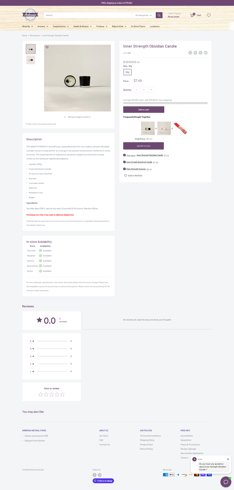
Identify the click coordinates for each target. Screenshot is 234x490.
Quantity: (127, 89)
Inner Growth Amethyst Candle (139, 162)
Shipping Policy (147, 440)
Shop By (26, 26)
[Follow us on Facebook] (94, 475)
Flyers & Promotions (190, 444)
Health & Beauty (81, 26)
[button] (51, 341)
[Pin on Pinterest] (195, 52)
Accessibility (187, 435)
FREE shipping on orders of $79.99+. (117, 3)
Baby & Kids (117, 26)
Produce (100, 26)
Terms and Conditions (150, 435)
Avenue (30, 260)
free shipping (165, 99)
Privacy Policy (146, 444)
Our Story (103, 435)
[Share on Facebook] (190, 52)
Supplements (59, 26)
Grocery (41, 26)
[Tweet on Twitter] (200, 52)
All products (35, 35)
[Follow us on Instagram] (100, 475)
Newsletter (186, 440)
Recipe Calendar (188, 448)
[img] (129, 62)
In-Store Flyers (138, 26)
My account (173, 16)
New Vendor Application (192, 453)
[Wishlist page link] (209, 15)
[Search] (159, 15)
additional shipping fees (65, 215)
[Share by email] (206, 52)
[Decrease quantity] (136, 90)
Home (24, 35)
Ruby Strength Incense (136, 169)
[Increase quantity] (151, 90)
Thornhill (31, 250)
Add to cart (143, 109)
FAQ (101, 440)
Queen (30, 271)
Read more (41, 225)
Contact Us (89, 282)
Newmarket (32, 266)
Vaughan (31, 255)
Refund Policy (146, 448)
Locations (155, 26)
